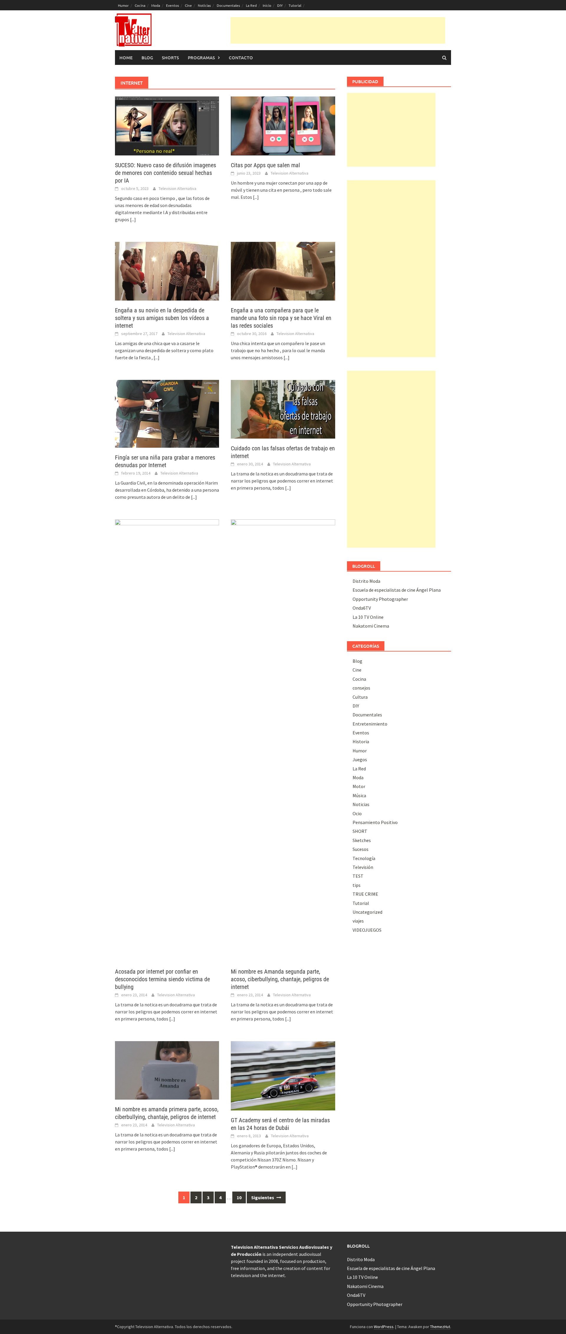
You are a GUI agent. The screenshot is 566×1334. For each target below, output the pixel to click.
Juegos (360, 759)
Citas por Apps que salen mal (265, 165)
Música (359, 795)
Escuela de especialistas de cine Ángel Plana (397, 590)
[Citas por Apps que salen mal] (283, 125)
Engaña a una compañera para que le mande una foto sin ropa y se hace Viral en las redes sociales (281, 318)
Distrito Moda (366, 581)
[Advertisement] (338, 30)
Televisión (363, 867)
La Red (251, 5)
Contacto (241, 57)
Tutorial (295, 5)
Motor (359, 786)
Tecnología (364, 858)
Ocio (357, 813)
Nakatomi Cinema (371, 626)
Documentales (228, 5)
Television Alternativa (177, 188)
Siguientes (263, 1197)
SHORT (360, 831)
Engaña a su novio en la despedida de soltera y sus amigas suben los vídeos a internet (162, 318)
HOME (126, 57)
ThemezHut (440, 1326)
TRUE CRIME (365, 894)
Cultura (360, 697)
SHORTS (170, 57)
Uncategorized (367, 912)
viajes (358, 921)
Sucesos (360, 849)
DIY (280, 5)
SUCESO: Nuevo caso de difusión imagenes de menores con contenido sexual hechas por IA (165, 173)
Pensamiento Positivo (375, 822)
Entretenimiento (370, 724)
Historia (361, 741)
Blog (147, 57)
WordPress (384, 1326)
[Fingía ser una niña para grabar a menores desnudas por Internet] (167, 413)
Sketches (362, 840)
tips (357, 885)
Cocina (140, 5)
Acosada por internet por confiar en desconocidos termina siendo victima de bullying (162, 979)
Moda (155, 5)
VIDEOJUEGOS (367, 930)
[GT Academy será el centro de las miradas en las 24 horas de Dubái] (283, 1075)
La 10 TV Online (368, 617)
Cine (188, 5)
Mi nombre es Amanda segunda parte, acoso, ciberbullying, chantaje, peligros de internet (280, 979)
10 (239, 1197)
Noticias (204, 5)
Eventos (172, 5)
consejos (361, 688)
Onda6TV (362, 608)
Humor (123, 5)
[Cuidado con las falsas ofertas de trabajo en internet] (283, 409)
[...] (133, 219)
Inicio (267, 5)
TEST (358, 876)
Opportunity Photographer (380, 599)
